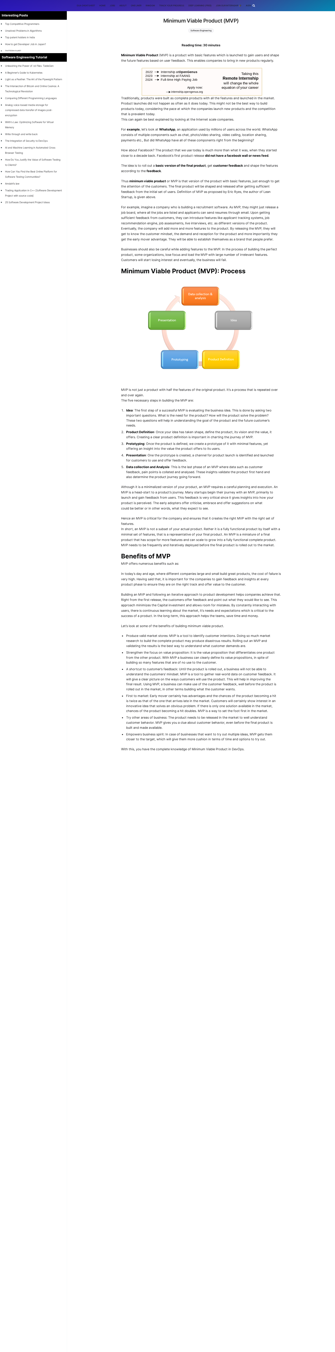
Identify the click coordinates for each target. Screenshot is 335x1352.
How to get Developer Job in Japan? (25, 44)
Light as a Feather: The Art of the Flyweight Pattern (33, 79)
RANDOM (150, 5)
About (122, 5)
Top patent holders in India (20, 37)
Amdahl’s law (12, 183)
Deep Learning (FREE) (200, 5)
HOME (102, 5)
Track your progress (171, 5)
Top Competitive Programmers (22, 23)
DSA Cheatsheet (86, 5)
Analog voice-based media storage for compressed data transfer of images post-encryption (28, 110)
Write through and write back (21, 134)
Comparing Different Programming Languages (31, 98)
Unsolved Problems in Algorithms (23, 30)
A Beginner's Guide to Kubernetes (24, 72)
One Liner (136, 5)
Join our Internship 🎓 (228, 5)
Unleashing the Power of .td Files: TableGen (29, 65)
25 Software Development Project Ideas (27, 202)
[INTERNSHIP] (13, 50)
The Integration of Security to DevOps (26, 140)
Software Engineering (201, 30)
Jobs (112, 5)
